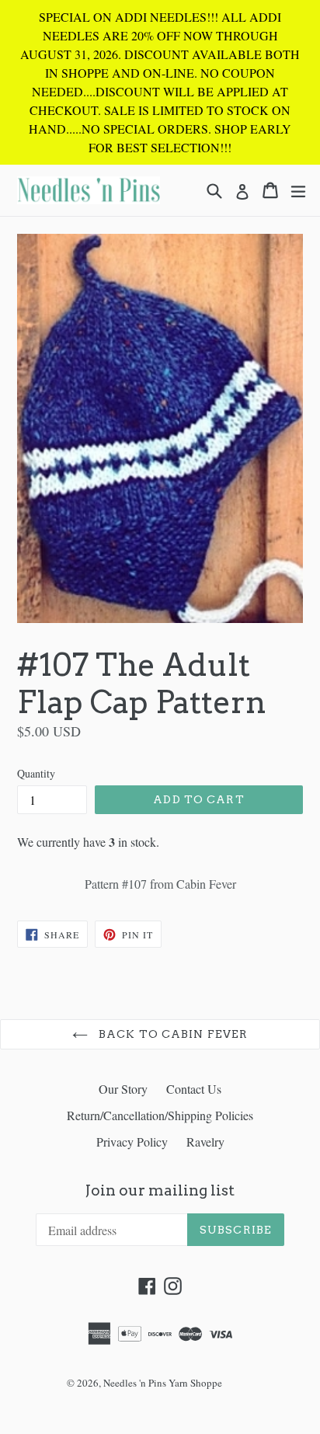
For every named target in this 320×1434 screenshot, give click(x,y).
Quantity (36, 773)
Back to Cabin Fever (172, 1034)
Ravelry (205, 1141)
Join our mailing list (160, 1190)
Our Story (123, 1089)
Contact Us (193, 1089)
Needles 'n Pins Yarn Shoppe (162, 1383)
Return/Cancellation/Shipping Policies (160, 1115)
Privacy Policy (132, 1141)
